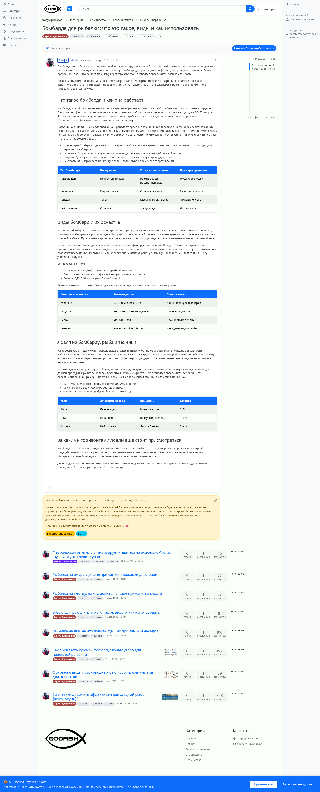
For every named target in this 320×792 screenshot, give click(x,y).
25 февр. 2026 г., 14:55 (132, 561)
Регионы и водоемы (198, 749)
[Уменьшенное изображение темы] (171, 653)
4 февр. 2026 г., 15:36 (105, 60)
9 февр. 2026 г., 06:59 (116, 617)
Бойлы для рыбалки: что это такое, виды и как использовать (106, 612)
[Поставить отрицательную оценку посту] (206, 476)
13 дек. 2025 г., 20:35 (115, 659)
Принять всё (263, 784)
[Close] (215, 501)
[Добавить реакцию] (186, 476)
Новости (191, 743)
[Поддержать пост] (193, 476)
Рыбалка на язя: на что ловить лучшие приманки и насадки (105, 631)
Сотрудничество (247, 738)
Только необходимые (297, 784)
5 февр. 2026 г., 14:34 (115, 636)
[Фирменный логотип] (52, 8)
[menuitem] (302, 4)
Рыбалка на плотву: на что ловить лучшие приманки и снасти (107, 593)
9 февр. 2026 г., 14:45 (115, 579)
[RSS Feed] (160, 36)
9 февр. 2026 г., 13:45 (115, 598)
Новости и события (66, 561)
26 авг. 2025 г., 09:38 (127, 703)
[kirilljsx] (46, 554)
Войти (82, 533)
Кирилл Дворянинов (55, 36)
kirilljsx (75, 60)
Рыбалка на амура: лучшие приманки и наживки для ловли (105, 574)
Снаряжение (194, 754)
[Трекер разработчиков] (69, 9)
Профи (63, 60)
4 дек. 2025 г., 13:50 (114, 681)
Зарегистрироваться (60, 533)
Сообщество (193, 759)
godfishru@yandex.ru (249, 743)
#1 (216, 59)
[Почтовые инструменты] (214, 476)
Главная (191, 738)
